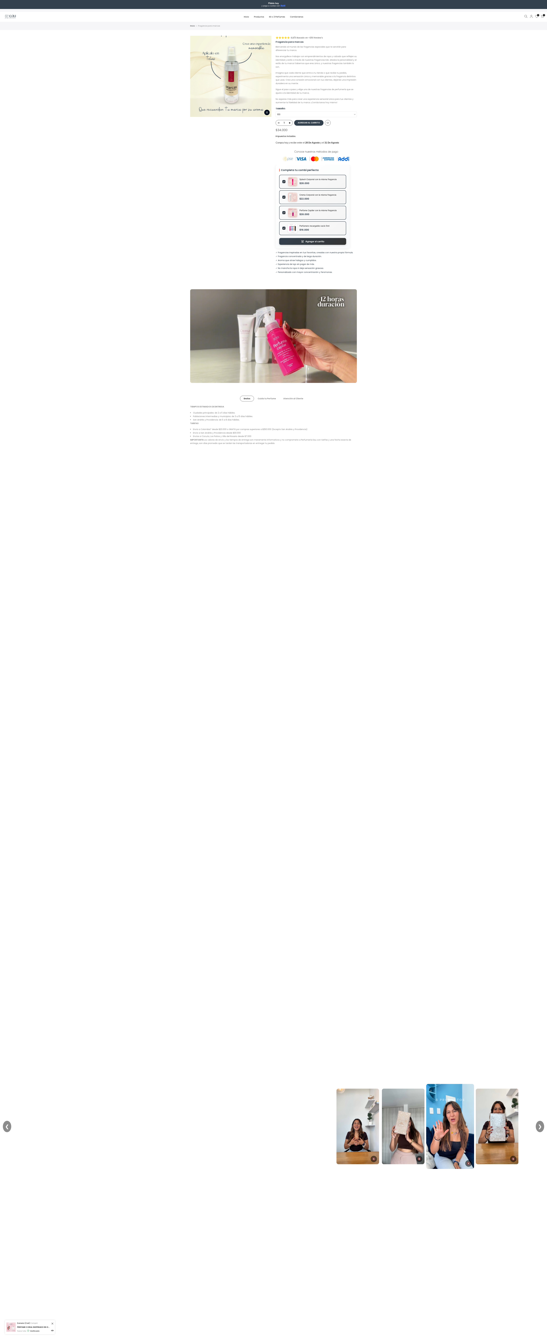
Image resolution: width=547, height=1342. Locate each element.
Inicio (246, 16)
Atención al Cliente (293, 398)
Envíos (247, 398)
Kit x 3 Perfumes (277, 16)
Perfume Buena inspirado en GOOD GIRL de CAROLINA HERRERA (34, 1327)
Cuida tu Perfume (267, 398)
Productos (259, 16)
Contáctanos (296, 16)
